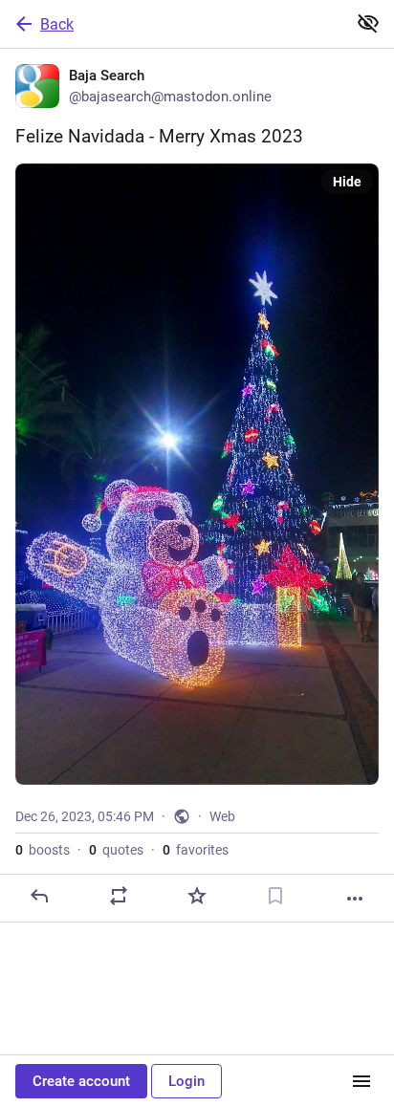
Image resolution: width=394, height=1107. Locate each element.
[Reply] (39, 895)
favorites (196, 849)
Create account (81, 1081)
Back (57, 24)
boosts (42, 849)
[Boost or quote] (118, 895)
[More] (354, 898)
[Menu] (361, 1081)
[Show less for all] (368, 23)
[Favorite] (197, 895)
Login (186, 1081)
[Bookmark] (275, 895)
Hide (347, 181)
